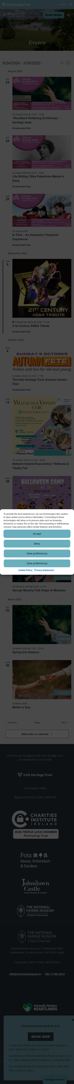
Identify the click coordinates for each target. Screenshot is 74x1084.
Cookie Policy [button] (25, 569)
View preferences (37, 553)
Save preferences (37, 563)
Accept (37, 533)
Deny (37, 543)
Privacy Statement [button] (44, 569)
